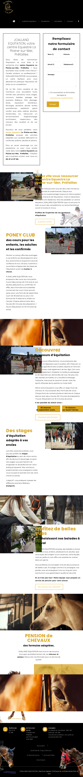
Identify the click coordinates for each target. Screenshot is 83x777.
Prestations (33, 755)
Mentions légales (45, 771)
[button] (41, 718)
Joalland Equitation (41, 750)
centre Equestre (13, 132)
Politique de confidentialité (62, 771)
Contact (40, 760)
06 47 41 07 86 (12, 731)
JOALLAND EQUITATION (28, 771)
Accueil (41, 746)
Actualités (49, 755)
